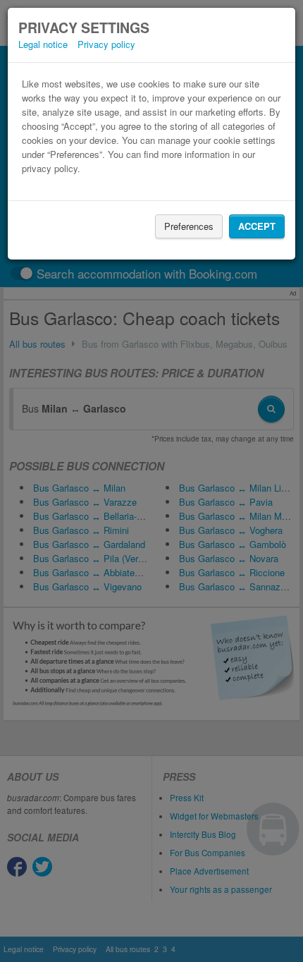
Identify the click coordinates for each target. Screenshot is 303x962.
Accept (257, 226)
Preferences (189, 226)
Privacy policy (106, 44)
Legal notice (43, 44)
